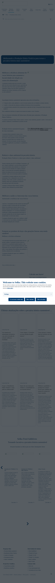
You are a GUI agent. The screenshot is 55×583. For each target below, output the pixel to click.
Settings (6, 294)
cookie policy (10, 288)
